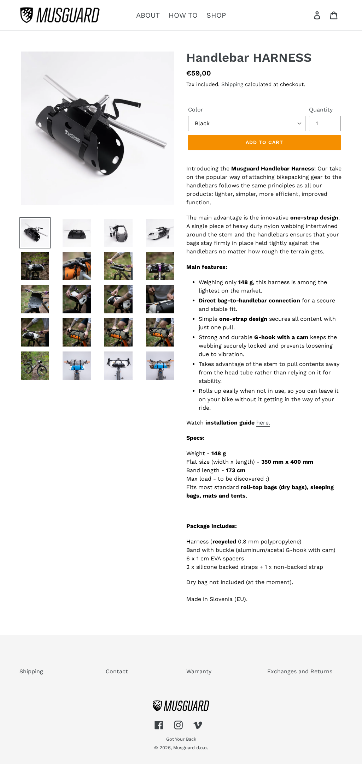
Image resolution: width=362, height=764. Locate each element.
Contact (117, 671)
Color (195, 109)
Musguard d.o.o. (190, 747)
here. (263, 422)
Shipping (232, 84)
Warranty (198, 671)
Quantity (321, 109)
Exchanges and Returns (299, 671)
